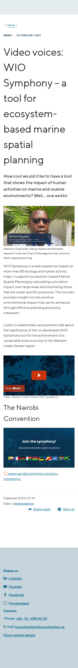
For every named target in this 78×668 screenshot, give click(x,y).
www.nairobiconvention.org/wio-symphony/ (30, 476)
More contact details (19, 635)
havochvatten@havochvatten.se (40, 627)
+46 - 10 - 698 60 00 (31, 618)
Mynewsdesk (19, 603)
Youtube (15, 587)
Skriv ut (69, 509)
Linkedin (15, 578)
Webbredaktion (23, 504)
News (11, 25)
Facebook (16, 595)
